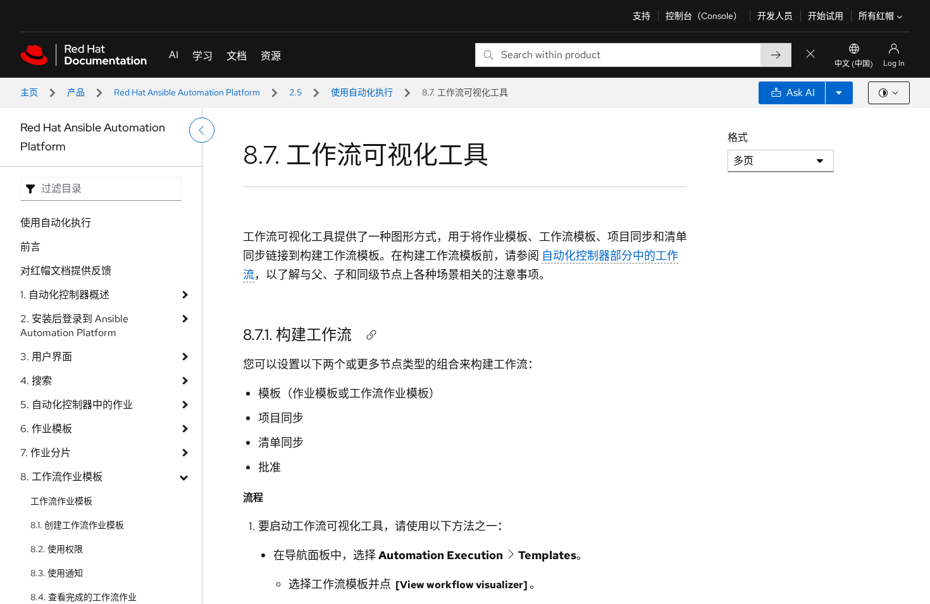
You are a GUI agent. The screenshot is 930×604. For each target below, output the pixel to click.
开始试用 (825, 15)
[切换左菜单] (201, 130)
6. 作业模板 (46, 428)
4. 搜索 (36, 380)
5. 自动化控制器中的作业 (76, 404)
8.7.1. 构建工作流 (297, 334)
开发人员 (775, 15)
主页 (29, 92)
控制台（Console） (704, 15)
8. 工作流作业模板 (61, 476)
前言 (30, 246)
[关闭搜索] (810, 54)
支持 (641, 15)
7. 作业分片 (45, 452)
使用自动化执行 (362, 92)
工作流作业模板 (61, 501)
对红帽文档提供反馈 (65, 270)
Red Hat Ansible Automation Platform (187, 92)
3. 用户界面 (46, 356)
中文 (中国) (853, 64)
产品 (76, 92)
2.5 (295, 92)
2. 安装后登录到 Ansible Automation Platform (74, 325)
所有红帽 (876, 15)
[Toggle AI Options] (839, 93)
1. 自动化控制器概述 (64, 294)
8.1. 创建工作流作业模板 (77, 525)
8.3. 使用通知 (56, 573)
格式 (738, 137)
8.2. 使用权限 (56, 549)
